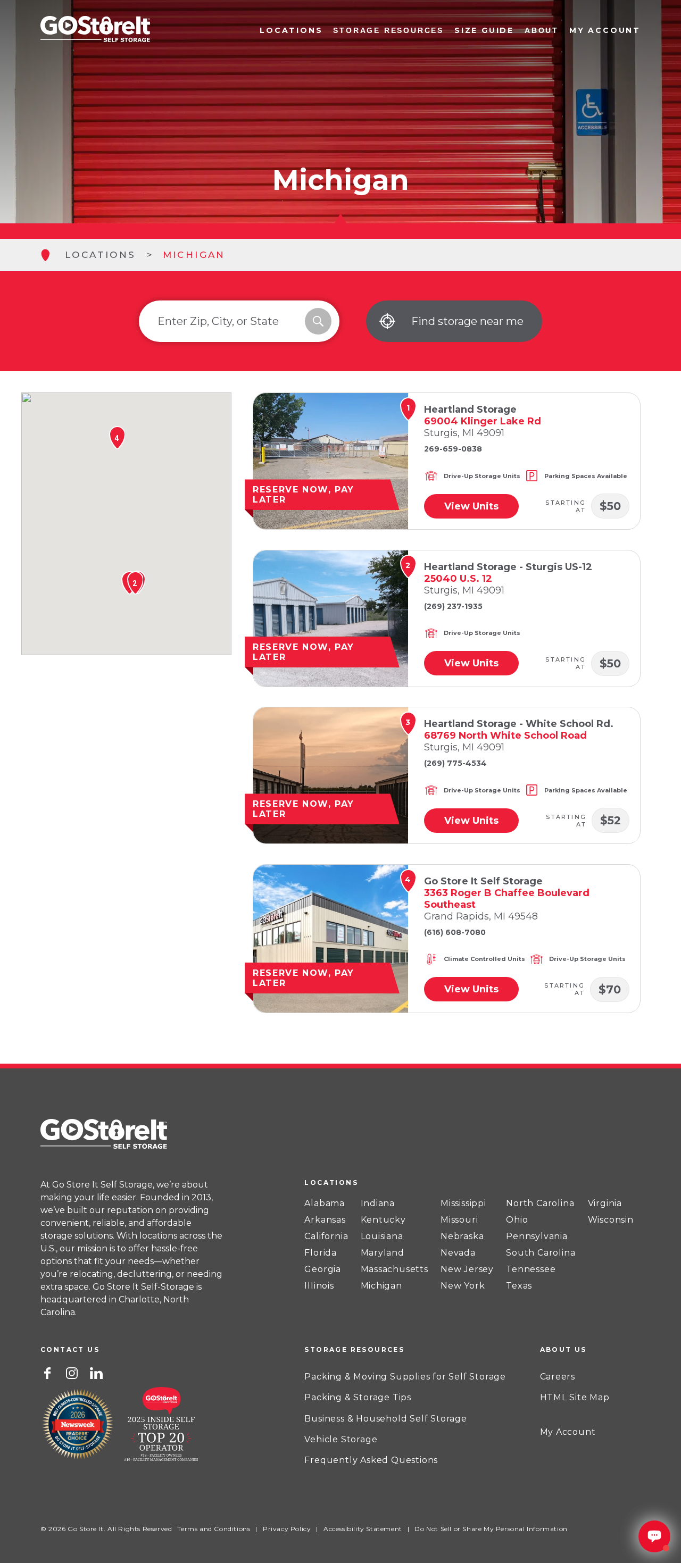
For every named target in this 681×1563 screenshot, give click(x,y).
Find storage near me (467, 321)
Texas (519, 1286)
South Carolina (540, 1253)
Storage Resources (388, 30)
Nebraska (462, 1236)
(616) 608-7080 (455, 932)
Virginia (605, 1203)
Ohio (517, 1220)
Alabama (324, 1203)
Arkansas (324, 1220)
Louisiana (382, 1236)
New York (463, 1286)
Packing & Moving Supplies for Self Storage (405, 1377)
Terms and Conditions (213, 1529)
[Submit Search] (318, 321)
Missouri (459, 1220)
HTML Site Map (575, 1397)
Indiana (378, 1203)
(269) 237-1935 (453, 606)
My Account (605, 30)
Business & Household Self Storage (385, 1419)
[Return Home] (95, 30)
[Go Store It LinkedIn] (96, 1372)
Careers (558, 1377)
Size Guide (484, 30)
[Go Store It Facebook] (47, 1372)
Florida (320, 1253)
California (326, 1236)
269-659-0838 (453, 449)
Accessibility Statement (362, 1529)
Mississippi (463, 1203)
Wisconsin (611, 1220)
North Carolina (540, 1203)
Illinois (319, 1286)
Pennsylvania (537, 1236)
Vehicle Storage (340, 1439)
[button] (134, 583)
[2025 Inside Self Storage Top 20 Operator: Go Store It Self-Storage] (161, 1426)
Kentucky (383, 1220)
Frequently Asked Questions (371, 1460)
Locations (291, 30)
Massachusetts (394, 1269)
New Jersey (467, 1269)
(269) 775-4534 (455, 763)
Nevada (458, 1253)
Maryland (382, 1253)
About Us (563, 1349)
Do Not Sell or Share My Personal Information (490, 1529)
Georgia (322, 1269)
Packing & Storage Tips (357, 1397)
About (542, 30)
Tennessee (530, 1269)
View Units (471, 506)
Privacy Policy (287, 1529)
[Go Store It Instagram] (72, 1372)
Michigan (381, 1286)
